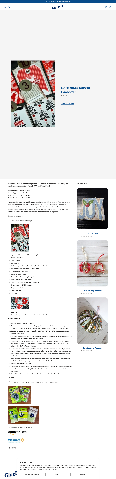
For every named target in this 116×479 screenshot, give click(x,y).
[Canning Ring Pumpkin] (92, 320)
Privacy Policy (55, 469)
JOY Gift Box (92, 233)
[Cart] (110, 7)
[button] (9, 7)
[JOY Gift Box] (92, 208)
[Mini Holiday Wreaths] (92, 263)
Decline (82, 474)
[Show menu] (5, 7)
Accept (57, 474)
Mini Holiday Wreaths (92, 291)
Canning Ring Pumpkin (92, 348)
